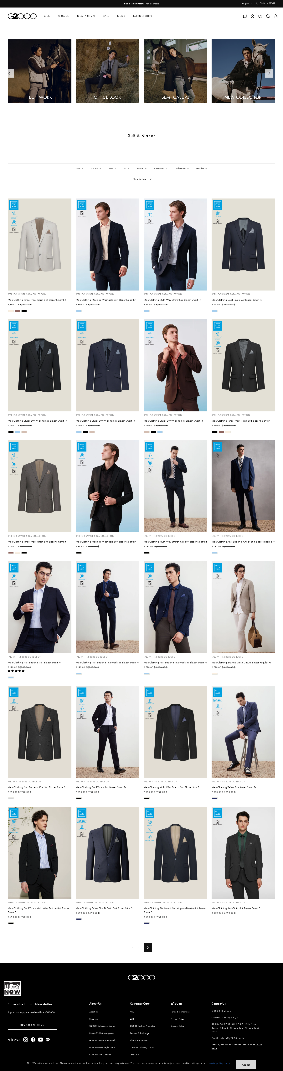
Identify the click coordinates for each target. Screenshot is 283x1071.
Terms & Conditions (180, 1011)
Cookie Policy (177, 1026)
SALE (106, 16)
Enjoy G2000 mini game (101, 1033)
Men (47, 16)
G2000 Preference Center (102, 1026)
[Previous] (9, 73)
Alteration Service (138, 1040)
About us (93, 1011)
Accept (246, 1065)
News (121, 16)
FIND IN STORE (267, 3)
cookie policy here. (219, 1063)
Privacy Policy (177, 1018)
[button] (16, 671)
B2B (132, 1018)
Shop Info (94, 1018)
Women (63, 16)
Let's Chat (134, 1054)
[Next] (269, 73)
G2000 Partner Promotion (142, 1026)
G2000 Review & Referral (102, 1040)
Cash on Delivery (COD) (142, 1047)
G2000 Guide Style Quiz (102, 1047)
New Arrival (86, 16)
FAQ (132, 1011)
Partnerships (142, 16)
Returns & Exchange (139, 1033)
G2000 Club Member (100, 1054)
